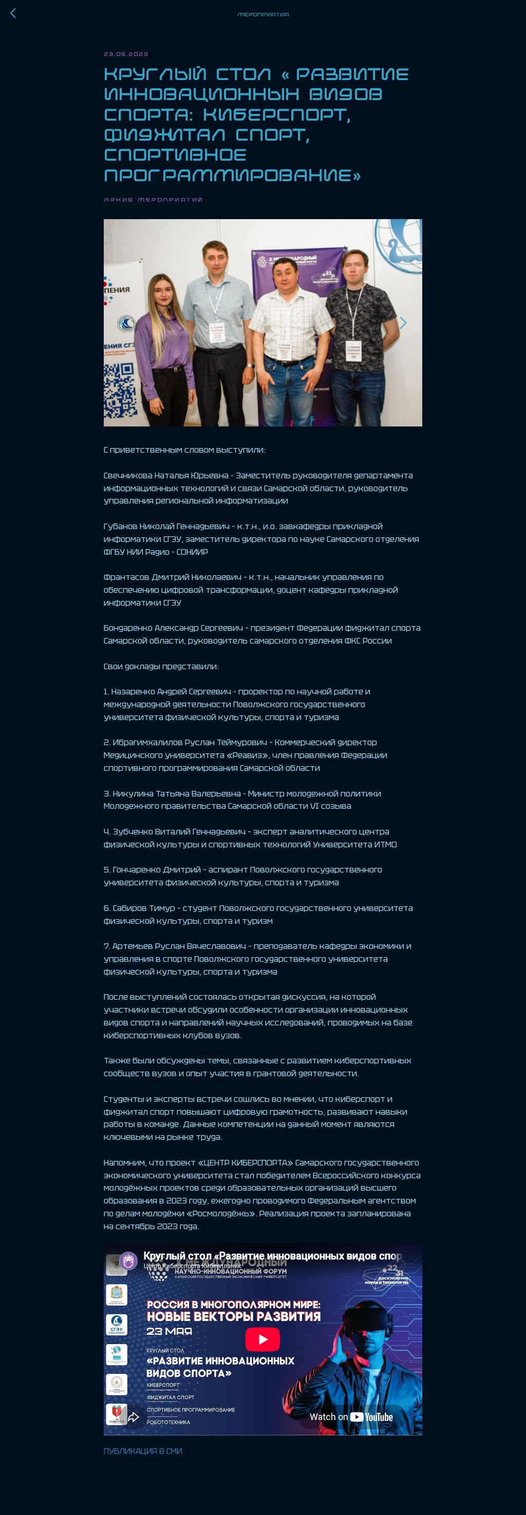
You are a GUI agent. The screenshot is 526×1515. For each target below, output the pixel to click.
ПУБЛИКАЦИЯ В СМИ (143, 1451)
